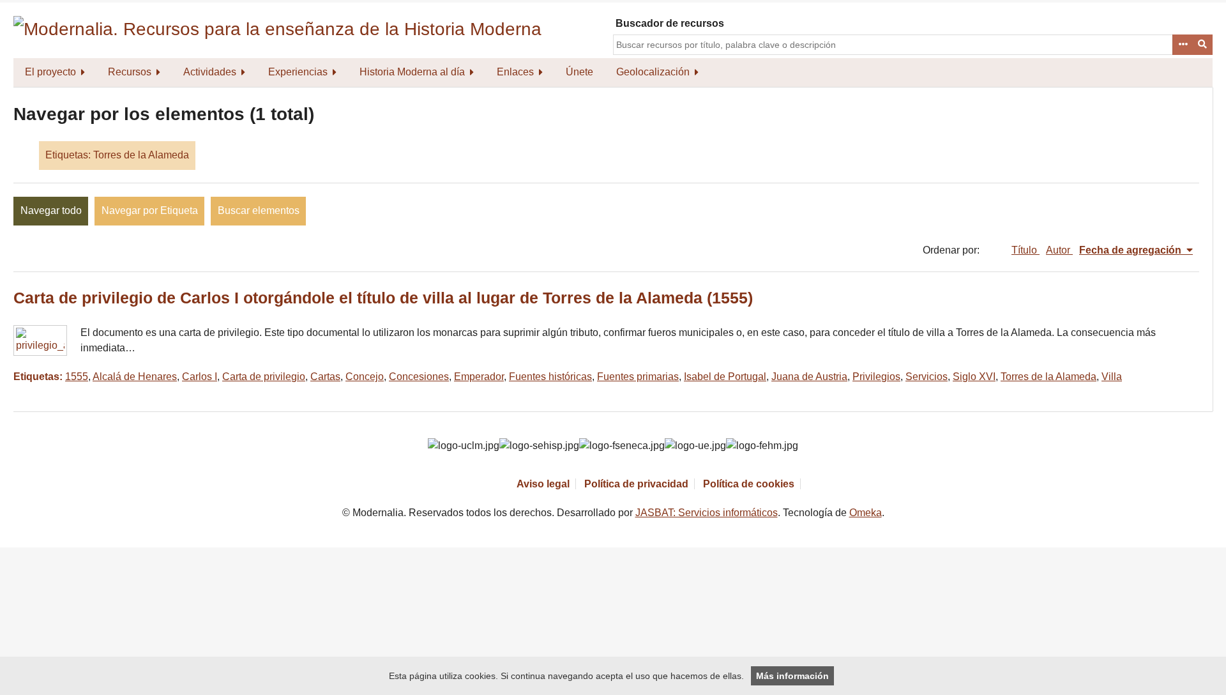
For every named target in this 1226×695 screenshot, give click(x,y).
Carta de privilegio (263, 376)
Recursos (129, 71)
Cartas (325, 376)
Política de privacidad (636, 483)
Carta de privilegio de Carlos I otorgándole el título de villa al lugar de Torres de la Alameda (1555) (383, 298)
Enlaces (515, 71)
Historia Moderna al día (412, 71)
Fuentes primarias (638, 376)
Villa (1111, 376)
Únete (579, 71)
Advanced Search (1182, 44)
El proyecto (50, 71)
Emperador (479, 376)
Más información (792, 676)
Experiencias (298, 71)
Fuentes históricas (550, 376)
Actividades (209, 71)
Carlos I (199, 376)
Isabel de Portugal (725, 376)
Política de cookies (748, 483)
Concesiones (419, 376)
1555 (76, 376)
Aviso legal (543, 483)
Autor (1059, 250)
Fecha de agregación (1131, 250)
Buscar (1203, 44)
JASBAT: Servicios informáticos (706, 512)
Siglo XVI (974, 376)
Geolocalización (653, 71)
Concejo (364, 376)
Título (1025, 250)
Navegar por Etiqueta (150, 210)
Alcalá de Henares (135, 376)
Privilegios (876, 376)
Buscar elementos (258, 210)
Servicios (926, 376)
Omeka (865, 512)
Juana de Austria (809, 376)
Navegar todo (51, 210)
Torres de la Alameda (1048, 376)
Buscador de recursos (670, 23)
